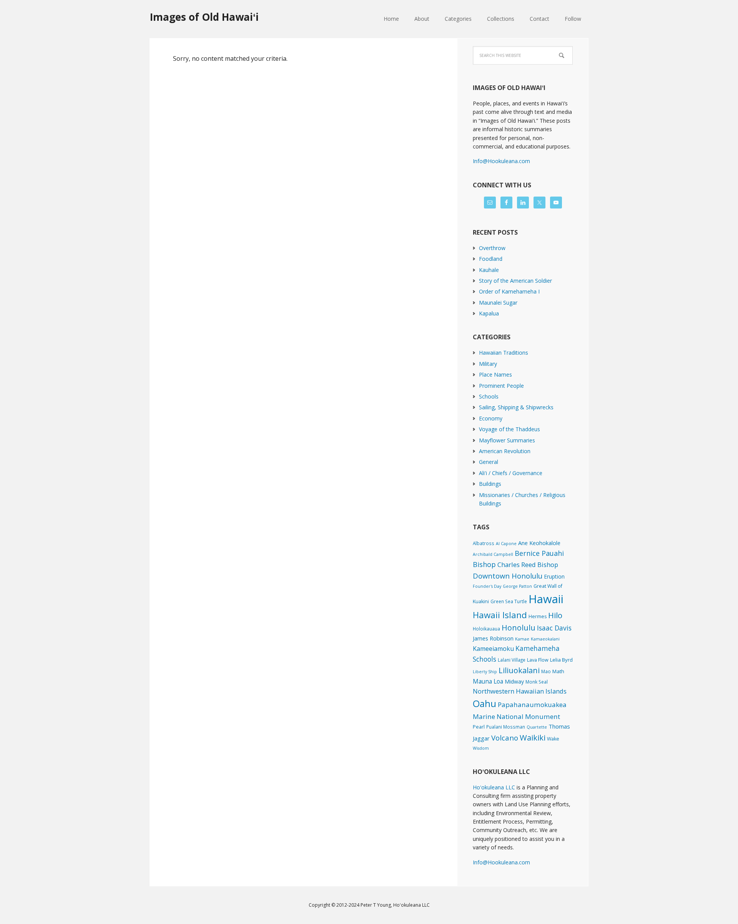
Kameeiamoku (493, 648)
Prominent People (501, 385)
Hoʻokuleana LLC (494, 787)
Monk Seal (536, 682)
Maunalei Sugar (498, 302)
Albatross (483, 543)
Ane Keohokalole (539, 543)
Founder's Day (487, 586)
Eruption (554, 576)
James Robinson (493, 638)
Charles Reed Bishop (527, 564)
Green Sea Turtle (508, 601)
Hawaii (546, 599)
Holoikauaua (486, 628)
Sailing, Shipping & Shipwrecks (516, 407)
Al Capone (506, 543)
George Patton (517, 586)
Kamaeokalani (545, 639)
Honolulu (518, 627)
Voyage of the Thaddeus (509, 429)
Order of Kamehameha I (509, 291)
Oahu (484, 703)
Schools (489, 396)
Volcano (504, 737)
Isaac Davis (554, 627)
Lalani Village (511, 660)
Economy (490, 418)
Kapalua (489, 313)
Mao (546, 671)
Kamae (522, 639)
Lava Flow (538, 660)
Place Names (495, 374)
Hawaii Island (500, 615)
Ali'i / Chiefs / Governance (510, 473)
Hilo (555, 615)
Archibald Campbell (493, 554)
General (488, 461)
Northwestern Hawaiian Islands (520, 691)
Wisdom (481, 748)
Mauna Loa (488, 681)
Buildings (490, 483)
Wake (553, 739)
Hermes (538, 616)
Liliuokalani (519, 670)
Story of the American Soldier (515, 280)
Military (488, 363)
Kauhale (489, 270)
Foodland (490, 258)
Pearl (479, 727)
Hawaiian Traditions (503, 352)
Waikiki (532, 737)
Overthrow (492, 248)
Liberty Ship (485, 671)
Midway (514, 681)
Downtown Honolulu (507, 575)
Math (558, 671)
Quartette (537, 727)
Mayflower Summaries (507, 440)
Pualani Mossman (505, 727)
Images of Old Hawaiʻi (204, 16)
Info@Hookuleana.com (501, 161)
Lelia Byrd (561, 659)
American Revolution (504, 451)
